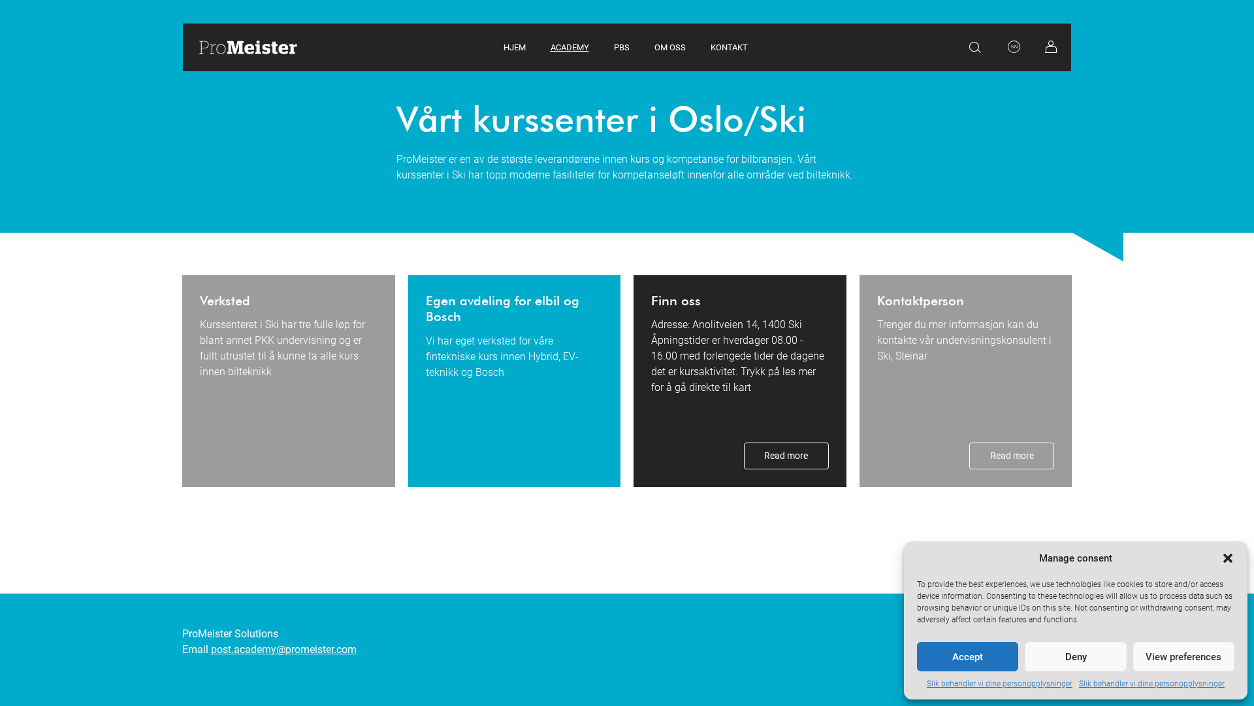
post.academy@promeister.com (284, 649)
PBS (622, 47)
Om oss (670, 47)
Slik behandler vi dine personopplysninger (999, 683)
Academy (570, 47)
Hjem (515, 47)
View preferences (1183, 657)
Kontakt (729, 47)
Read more (786, 455)
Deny (1076, 657)
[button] (1227, 558)
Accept (967, 657)
